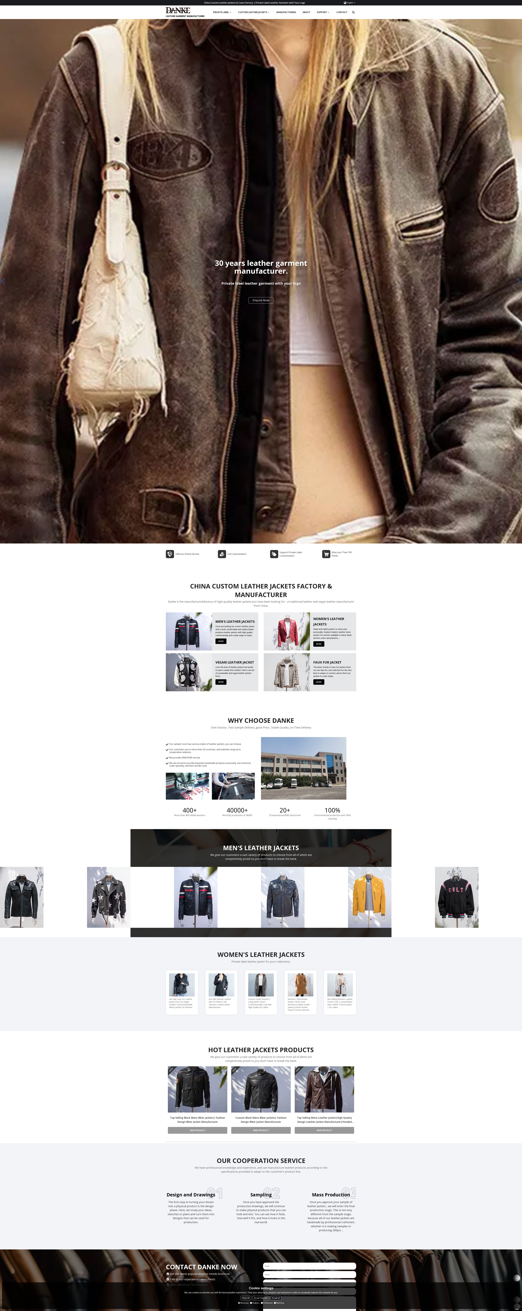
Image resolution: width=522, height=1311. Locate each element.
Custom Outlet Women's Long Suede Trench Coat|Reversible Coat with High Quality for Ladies (259, 1003)
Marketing (280, 1303)
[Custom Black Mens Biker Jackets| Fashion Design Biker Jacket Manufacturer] (261, 1089)
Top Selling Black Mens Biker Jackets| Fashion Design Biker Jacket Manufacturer (197, 1119)
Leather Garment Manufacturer (185, 16)
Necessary (244, 1303)
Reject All (246, 1298)
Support (322, 12)
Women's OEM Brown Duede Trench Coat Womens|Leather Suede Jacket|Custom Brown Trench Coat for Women (299, 1004)
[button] (519, 281)
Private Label (221, 12)
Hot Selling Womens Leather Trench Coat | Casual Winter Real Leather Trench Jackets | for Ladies (339, 1003)
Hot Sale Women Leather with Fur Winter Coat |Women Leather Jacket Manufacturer (220, 1003)
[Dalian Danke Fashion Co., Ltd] (185, 10)
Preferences (268, 1303)
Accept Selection (261, 1298)
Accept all (276, 1298)
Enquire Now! (261, 301)
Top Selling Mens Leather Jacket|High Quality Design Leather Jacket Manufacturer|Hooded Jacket (324, 1120)
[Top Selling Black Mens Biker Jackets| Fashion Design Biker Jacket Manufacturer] (197, 1089)
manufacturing (286, 12)
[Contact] (517, 1278)
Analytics (256, 1303)
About (306, 12)
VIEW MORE (43, 894)
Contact (341, 12)
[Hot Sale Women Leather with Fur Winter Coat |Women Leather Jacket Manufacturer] (221, 984)
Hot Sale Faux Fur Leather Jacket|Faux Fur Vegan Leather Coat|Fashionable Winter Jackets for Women (180, 1003)
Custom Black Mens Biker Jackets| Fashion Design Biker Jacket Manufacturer (260, 1119)
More (221, 641)
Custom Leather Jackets (252, 12)
